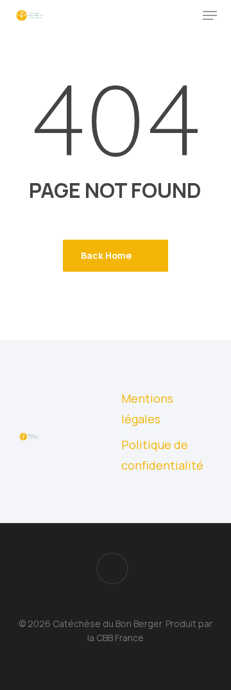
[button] (210, 15)
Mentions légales (147, 409)
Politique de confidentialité (162, 455)
